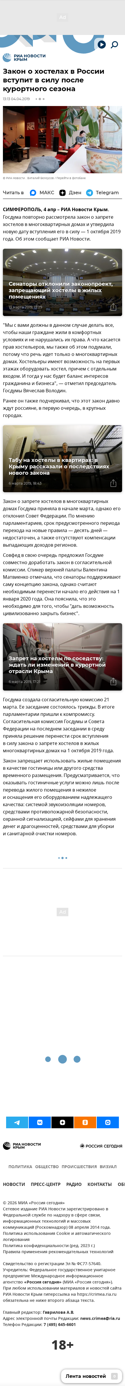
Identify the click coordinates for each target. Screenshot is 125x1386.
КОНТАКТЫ (100, 1185)
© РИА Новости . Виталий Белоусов (28, 178)
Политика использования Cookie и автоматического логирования (57, 1236)
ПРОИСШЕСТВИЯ (79, 1167)
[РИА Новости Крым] (24, 57)
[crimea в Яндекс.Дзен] (62, 1122)
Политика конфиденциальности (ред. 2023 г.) (49, 1246)
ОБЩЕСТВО (47, 1167)
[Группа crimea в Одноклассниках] (85, 1122)
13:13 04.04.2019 (16, 99)
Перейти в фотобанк (71, 178)
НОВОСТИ (14, 1185)
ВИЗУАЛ (108, 1167)
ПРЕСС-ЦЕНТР (45, 1185)
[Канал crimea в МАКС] (108, 1122)
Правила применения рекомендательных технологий (58, 1252)
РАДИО (74, 1185)
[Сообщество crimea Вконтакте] (40, 1122)
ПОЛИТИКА (20, 1167)
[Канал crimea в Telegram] (17, 1122)
